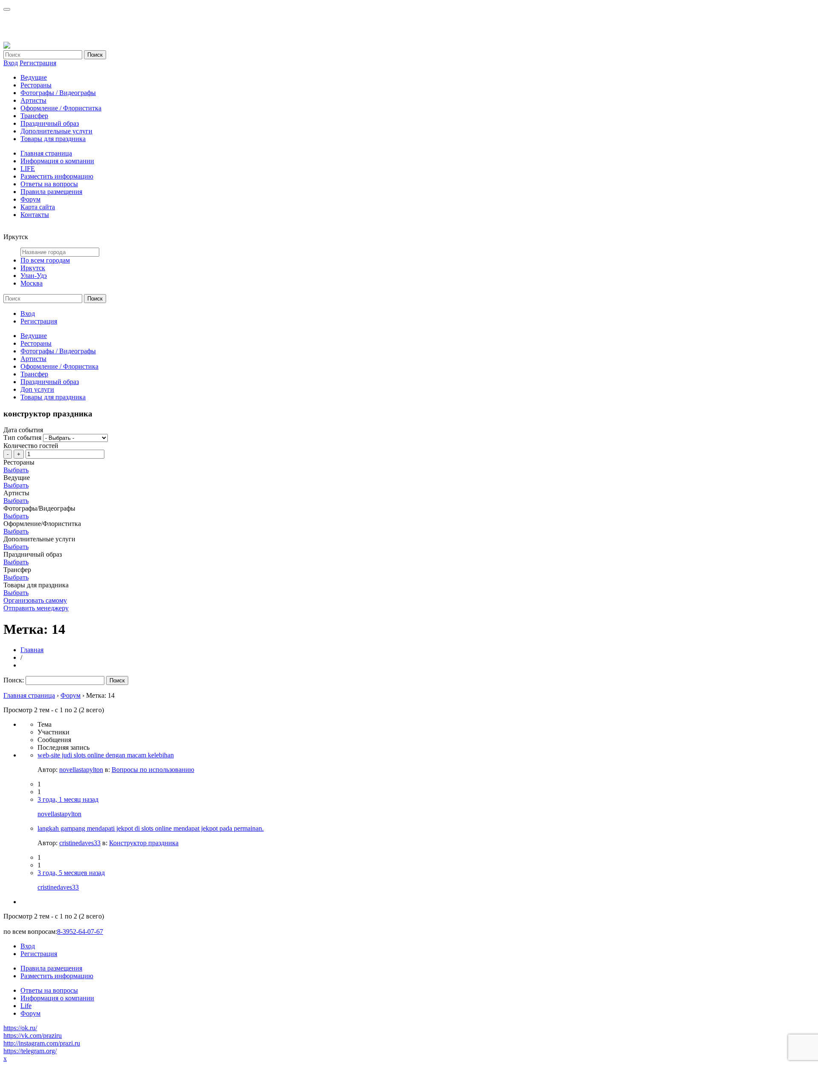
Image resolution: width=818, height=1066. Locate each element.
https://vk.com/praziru (32, 1035)
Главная (31, 649)
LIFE (27, 168)
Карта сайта (37, 207)
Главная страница (46, 153)
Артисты (33, 100)
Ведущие (33, 77)
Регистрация (38, 62)
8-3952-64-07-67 (80, 931)
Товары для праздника (53, 138)
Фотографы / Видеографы (58, 92)
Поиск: (13, 680)
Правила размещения (51, 191)
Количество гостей (30, 445)
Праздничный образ (49, 123)
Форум (30, 199)
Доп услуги (37, 389)
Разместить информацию (56, 176)
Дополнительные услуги (56, 131)
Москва (31, 283)
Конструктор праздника (144, 842)
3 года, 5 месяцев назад (71, 872)
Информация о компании (57, 161)
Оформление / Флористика (59, 366)
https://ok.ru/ (20, 1027)
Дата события (23, 429)
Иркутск (32, 268)
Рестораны (36, 85)
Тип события (22, 437)
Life (26, 1005)
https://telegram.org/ (30, 1050)
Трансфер (34, 115)
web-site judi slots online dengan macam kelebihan (105, 755)
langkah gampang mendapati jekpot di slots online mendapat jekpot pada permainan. (150, 828)
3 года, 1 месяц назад (67, 799)
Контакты (34, 214)
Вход (10, 62)
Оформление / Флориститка (60, 108)
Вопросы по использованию (153, 769)
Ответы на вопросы (49, 184)
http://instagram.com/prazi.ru (41, 1043)
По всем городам (45, 260)
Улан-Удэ (33, 275)
